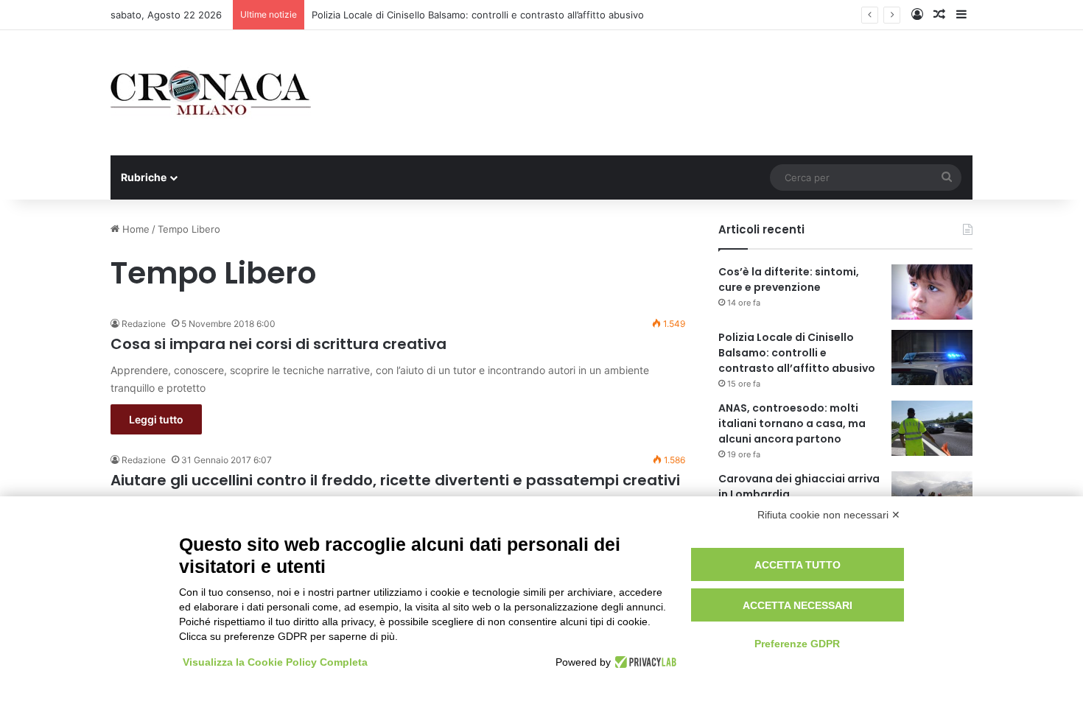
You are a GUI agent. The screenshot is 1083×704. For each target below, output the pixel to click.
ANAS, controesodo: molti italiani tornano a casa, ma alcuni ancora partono (792, 423)
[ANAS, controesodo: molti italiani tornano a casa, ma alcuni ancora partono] (931, 428)
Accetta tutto (797, 565)
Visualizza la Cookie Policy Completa (275, 662)
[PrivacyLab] (643, 662)
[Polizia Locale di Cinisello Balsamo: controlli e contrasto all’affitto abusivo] (931, 357)
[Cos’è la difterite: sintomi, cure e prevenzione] (931, 292)
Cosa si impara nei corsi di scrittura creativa (278, 344)
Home (134, 229)
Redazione (144, 323)
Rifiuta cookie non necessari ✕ (828, 515)
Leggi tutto (156, 419)
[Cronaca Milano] (211, 93)
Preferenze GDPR (797, 644)
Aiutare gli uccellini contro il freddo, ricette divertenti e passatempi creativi (395, 480)
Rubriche (144, 177)
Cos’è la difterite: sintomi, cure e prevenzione (788, 279)
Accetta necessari (797, 605)
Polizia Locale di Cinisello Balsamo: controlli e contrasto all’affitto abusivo (478, 15)
